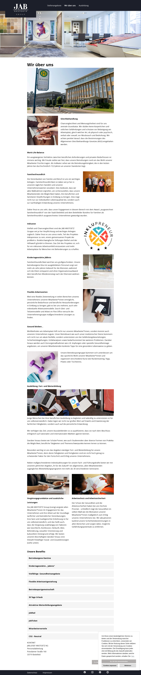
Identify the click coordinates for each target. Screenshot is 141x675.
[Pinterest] (100, 672)
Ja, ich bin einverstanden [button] (119, 661)
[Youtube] (108, 672)
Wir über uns (70, 5)
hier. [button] (132, 656)
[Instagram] (92, 672)
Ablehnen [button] (127, 665)
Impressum (47, 672)
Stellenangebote (54, 5)
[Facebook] (85, 672)
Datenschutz (32, 672)
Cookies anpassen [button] (109, 665)
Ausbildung (84, 5)
